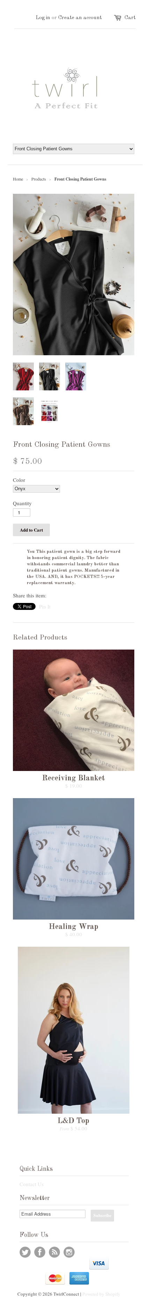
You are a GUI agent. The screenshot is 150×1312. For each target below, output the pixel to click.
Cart (130, 18)
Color (19, 479)
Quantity (22, 503)
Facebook (39, 1252)
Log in (43, 18)
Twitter (25, 1252)
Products (38, 179)
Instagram (69, 1252)
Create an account (80, 18)
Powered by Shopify (101, 1294)
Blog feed (54, 1252)
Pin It (45, 606)
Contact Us (32, 1183)
